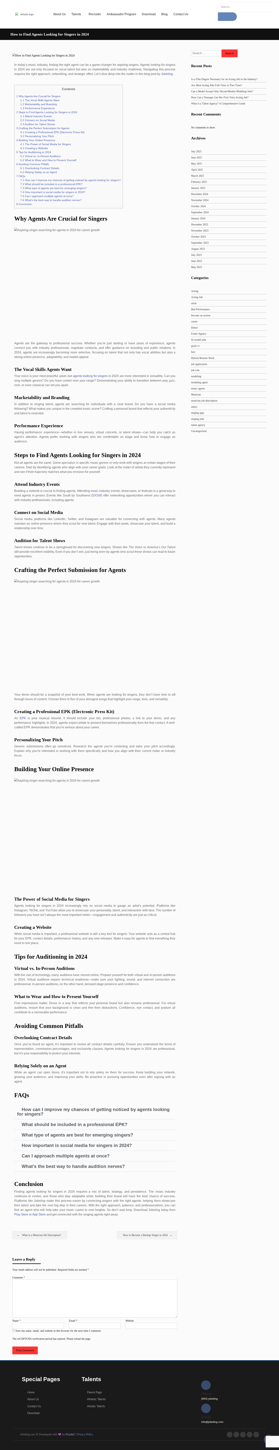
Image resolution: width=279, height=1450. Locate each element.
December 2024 (199, 194)
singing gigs (197, 412)
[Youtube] (249, 1434)
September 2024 (200, 212)
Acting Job (197, 297)
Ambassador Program (121, 14)
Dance (194, 327)
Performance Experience (37, 108)
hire (193, 352)
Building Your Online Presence (35, 140)
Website (129, 1320)
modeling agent (199, 382)
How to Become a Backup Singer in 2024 (145, 1235)
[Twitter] (236, 1434)
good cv (195, 345)
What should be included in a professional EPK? (51, 184)
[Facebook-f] (229, 1434)
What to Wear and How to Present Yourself (48, 160)
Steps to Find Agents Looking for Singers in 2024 (46, 112)
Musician (196, 394)
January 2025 (198, 188)
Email (73, 1320)
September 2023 (200, 242)
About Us (59, 14)
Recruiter (95, 14)
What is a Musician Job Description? (41, 1235)
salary (194, 406)
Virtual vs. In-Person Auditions (40, 156)
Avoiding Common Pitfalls (32, 164)
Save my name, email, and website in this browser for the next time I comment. (58, 1330)
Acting (194, 291)
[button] (94, 1111)
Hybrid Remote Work (202, 358)
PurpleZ (70, 1434)
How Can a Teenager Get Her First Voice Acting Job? (219, 97)
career (194, 321)
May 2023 (196, 267)
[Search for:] (206, 53)
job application (199, 364)
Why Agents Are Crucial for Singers (38, 96)
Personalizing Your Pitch (37, 136)
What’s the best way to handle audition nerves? (51, 200)
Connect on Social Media (37, 120)
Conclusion (24, 204)
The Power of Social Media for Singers (45, 144)
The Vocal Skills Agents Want (39, 100)
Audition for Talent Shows (37, 124)
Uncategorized (198, 431)
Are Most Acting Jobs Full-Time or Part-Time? (216, 85)
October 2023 (198, 236)
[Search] (227, 16)
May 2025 (196, 163)
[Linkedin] (256, 1434)
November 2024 (199, 200)
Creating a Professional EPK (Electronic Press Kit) (52, 132)
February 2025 (199, 182)
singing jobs (197, 419)
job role (195, 370)
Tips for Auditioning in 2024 (33, 152)
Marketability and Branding (38, 104)
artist (193, 303)
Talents (76, 14)
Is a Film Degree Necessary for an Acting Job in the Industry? (224, 79)
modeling (196, 376)
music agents (198, 388)
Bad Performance (200, 309)
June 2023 (196, 261)
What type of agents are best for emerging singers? (53, 188)
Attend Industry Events (36, 116)
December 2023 (199, 224)
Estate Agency (198, 333)
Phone (206, 1394)
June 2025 (196, 157)
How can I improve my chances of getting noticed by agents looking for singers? (70, 180)
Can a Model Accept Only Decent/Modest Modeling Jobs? (222, 91)
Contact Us (180, 14)
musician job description (204, 400)
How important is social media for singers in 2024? (52, 192)
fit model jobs (198, 339)
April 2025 (197, 169)
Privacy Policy (85, 1434)
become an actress (200, 315)
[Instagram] (243, 1434)
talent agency (198, 425)
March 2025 (197, 175)
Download (149, 14)
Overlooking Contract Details (39, 168)
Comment (18, 1277)
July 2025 (196, 151)
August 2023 (198, 248)
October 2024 (198, 206)
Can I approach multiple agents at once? (47, 196)
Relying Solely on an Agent (38, 172)
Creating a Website (34, 148)
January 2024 (198, 218)
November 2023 (199, 230)
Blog (164, 14)
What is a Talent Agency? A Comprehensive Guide (218, 103)
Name (16, 1320)
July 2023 (196, 255)
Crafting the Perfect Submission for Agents (42, 128)
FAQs (20, 176)
